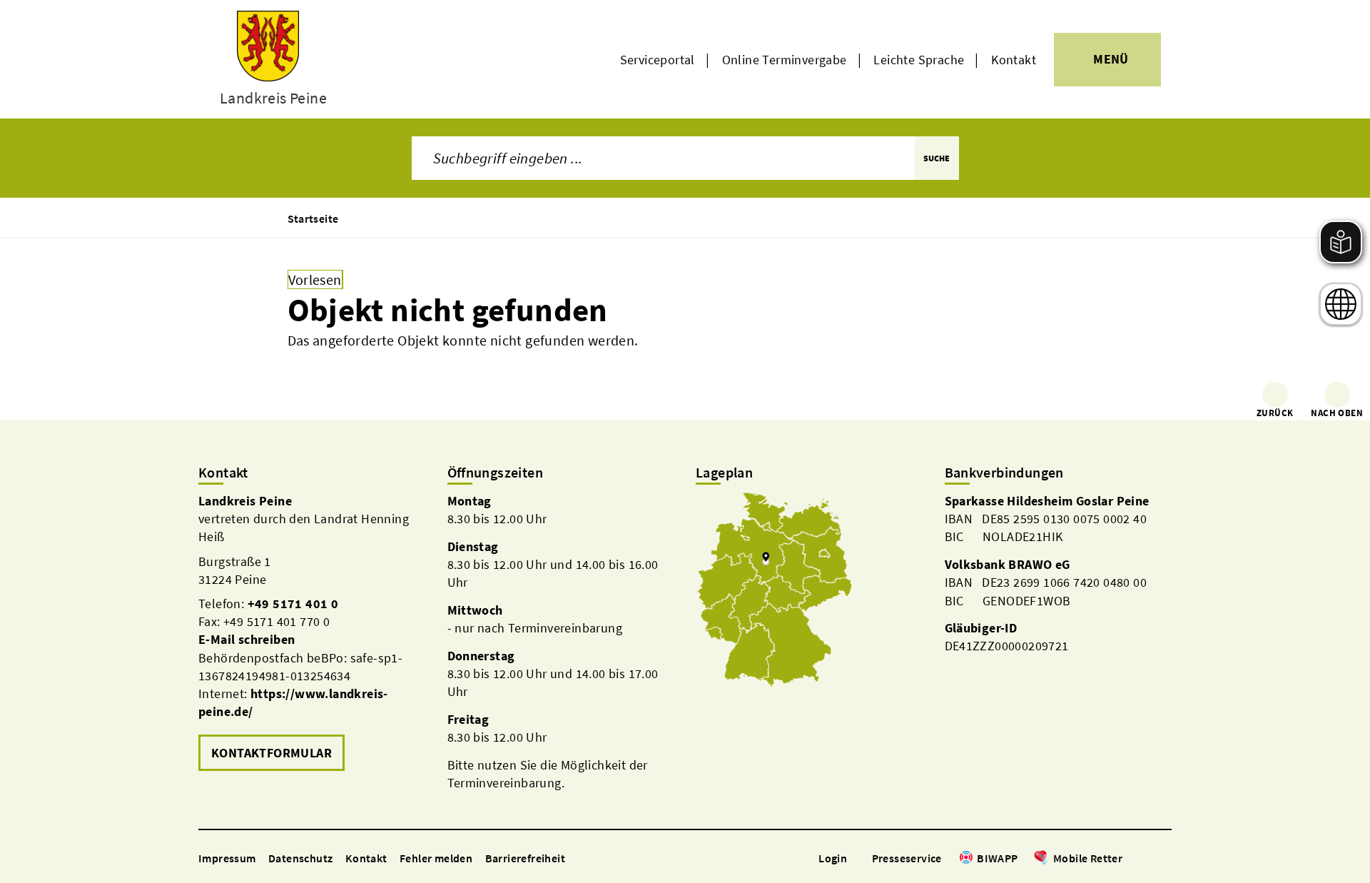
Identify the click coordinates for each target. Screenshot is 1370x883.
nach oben (1337, 413)
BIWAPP (997, 858)
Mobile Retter (1087, 858)
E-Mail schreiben (246, 639)
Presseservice (907, 858)
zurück (1275, 413)
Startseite (313, 218)
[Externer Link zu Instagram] (1147, 859)
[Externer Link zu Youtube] (1164, 859)
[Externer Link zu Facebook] (1129, 859)
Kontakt (1013, 59)
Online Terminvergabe (784, 59)
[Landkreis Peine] (312, 633)
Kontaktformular (271, 753)
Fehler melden (436, 858)
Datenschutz (300, 858)
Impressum (227, 858)
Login (832, 858)
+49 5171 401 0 (293, 603)
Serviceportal (657, 59)
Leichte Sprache (918, 59)
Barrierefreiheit (525, 858)
